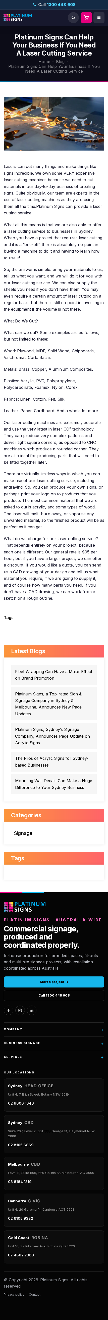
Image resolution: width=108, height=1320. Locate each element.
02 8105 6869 (21, 1145)
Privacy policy (14, 1294)
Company (54, 1029)
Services (54, 1057)
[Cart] (86, 17)
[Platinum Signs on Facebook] (8, 1010)
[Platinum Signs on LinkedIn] (31, 1010)
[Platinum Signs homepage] (24, 907)
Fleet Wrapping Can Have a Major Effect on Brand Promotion (53, 675)
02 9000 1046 (21, 1103)
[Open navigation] (98, 17)
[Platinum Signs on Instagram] (20, 1010)
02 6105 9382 (20, 1218)
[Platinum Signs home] (18, 17)
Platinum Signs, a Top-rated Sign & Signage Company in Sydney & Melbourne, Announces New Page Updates (48, 703)
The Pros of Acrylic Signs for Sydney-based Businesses (51, 761)
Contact (34, 1294)
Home (44, 61)
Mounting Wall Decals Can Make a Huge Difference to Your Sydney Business (53, 784)
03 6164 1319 (20, 1182)
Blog (60, 61)
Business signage (54, 1043)
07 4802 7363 (21, 1255)
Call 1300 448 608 (54, 995)
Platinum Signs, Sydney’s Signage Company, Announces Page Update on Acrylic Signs (52, 736)
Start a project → (54, 982)
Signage (23, 833)
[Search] (73, 17)
